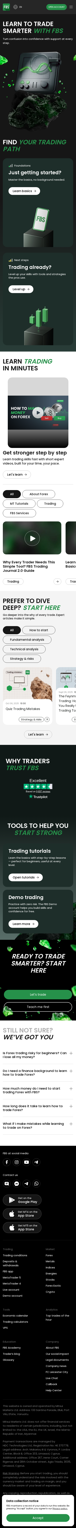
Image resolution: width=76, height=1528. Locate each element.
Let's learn (15, 474)
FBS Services (19, 513)
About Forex (39, 494)
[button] (38, 1055)
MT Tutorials (19, 504)
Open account (56, 6)
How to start (39, 630)
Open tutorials (24, 877)
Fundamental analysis (27, 640)
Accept (38, 1518)
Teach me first (38, 1007)
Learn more (21, 924)
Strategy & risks (22, 659)
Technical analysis (24, 649)
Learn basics (22, 191)
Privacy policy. (60, 1508)
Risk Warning (11, 1473)
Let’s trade (38, 994)
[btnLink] (57, 581)
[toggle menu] (71, 7)
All (12, 494)
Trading (50, 504)
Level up (19, 289)
